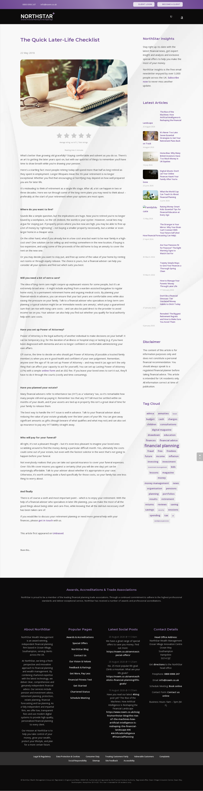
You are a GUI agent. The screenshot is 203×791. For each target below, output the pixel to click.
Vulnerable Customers (144, 756)
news (176, 483)
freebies (171, 450)
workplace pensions (161, 521)
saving (174, 504)
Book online (175, 686)
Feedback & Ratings (80, 667)
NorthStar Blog (80, 649)
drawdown (154, 434)
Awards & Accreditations (80, 637)
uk (173, 516)
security (161, 510)
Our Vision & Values (80, 661)
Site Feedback (111, 760)
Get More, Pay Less (80, 673)
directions (159, 664)
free (160, 450)
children (151, 424)
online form (48, 370)
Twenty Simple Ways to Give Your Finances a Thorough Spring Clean (170, 267)
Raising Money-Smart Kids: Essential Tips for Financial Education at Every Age (170, 210)
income (160, 456)
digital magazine (161, 429)
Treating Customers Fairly (116, 756)
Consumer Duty (92, 756)
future (148, 456)
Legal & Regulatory (42, 756)
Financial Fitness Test (80, 679)
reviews (162, 504)
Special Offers (80, 643)
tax (166, 515)
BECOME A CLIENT (171, 4)
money (162, 477)
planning (154, 493)
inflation (174, 456)
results (153, 499)
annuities (163, 413)
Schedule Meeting (80, 697)
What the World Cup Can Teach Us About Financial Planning (169, 194)
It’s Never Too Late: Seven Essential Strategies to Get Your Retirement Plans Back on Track (162, 138)
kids (173, 466)
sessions (173, 509)
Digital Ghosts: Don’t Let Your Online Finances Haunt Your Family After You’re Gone (161, 176)
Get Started (80, 685)
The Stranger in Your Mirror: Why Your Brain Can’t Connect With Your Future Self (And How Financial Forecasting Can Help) (162, 230)
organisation (154, 488)
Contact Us (80, 655)
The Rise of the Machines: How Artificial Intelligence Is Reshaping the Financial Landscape (162, 117)
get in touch (46, 520)
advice (150, 413)
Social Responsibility (78, 760)
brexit (175, 414)
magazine (168, 472)
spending (155, 515)
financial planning (161, 445)
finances (151, 440)
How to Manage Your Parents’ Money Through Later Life (170, 283)
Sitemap (96, 760)
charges (172, 419)
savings (149, 509)
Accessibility (129, 760)
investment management (157, 467)
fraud (150, 450)
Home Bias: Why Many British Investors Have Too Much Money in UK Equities (170, 157)
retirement (167, 499)
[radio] (59, 135)
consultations (168, 424)
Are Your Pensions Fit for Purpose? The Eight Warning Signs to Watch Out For (170, 249)
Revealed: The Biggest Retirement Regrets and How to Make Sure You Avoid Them (170, 317)
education (170, 434)
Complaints (165, 756)
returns (149, 504)
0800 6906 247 (172, 674)
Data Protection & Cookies (68, 756)
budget (150, 419)
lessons (154, 472)
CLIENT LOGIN (145, 4)
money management (157, 483)
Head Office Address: (165, 637)
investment (169, 461)
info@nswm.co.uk (169, 680)
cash (161, 419)
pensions (171, 488)
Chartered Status (80, 691)
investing (153, 461)
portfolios (169, 493)
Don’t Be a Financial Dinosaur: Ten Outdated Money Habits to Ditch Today (170, 300)
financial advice (169, 440)
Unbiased (58, 533)
